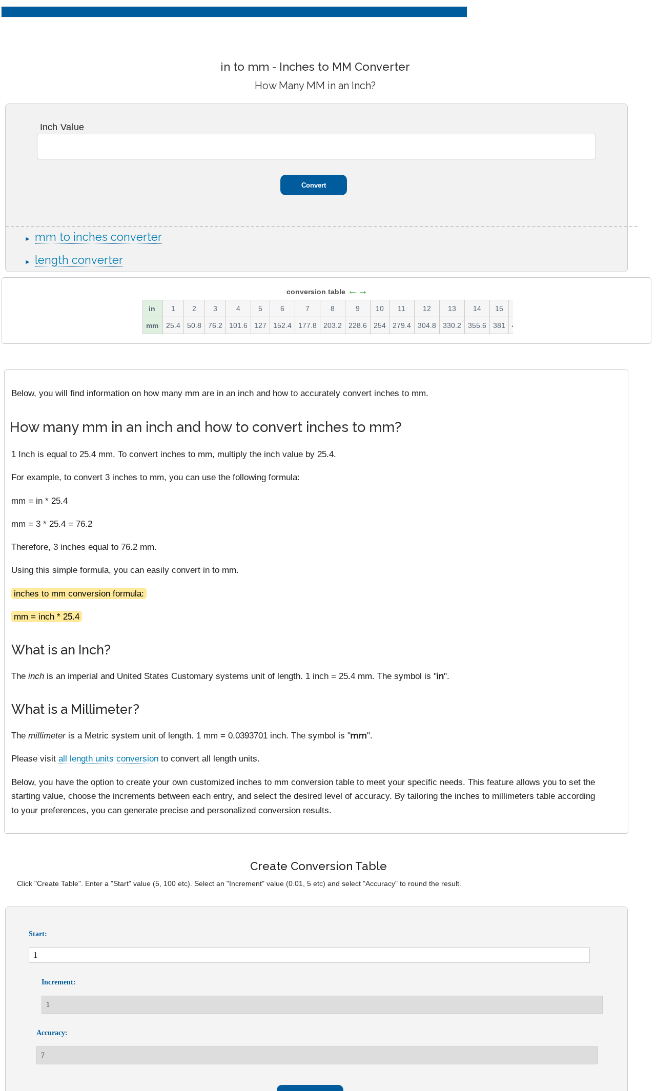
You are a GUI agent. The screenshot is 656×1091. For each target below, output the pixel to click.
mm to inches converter (98, 237)
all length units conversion (108, 758)
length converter (79, 260)
